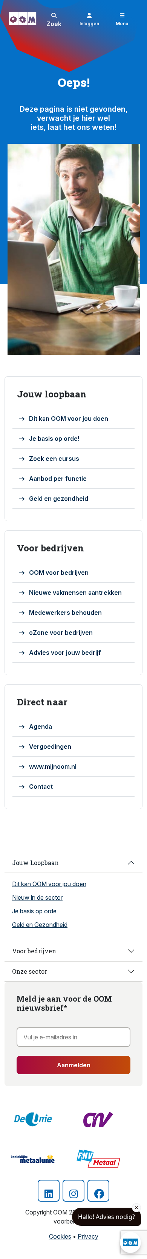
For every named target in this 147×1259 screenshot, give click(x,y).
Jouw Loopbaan (35, 863)
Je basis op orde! (54, 438)
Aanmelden (73, 1065)
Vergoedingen (50, 746)
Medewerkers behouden (65, 612)
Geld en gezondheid (58, 498)
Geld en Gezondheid (39, 924)
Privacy (88, 1236)
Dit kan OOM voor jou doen (68, 418)
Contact (41, 786)
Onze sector (29, 971)
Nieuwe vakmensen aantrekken (75, 592)
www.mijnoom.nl (53, 766)
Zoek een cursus (54, 458)
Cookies (60, 1236)
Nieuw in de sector (37, 897)
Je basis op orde (34, 911)
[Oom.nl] (24, 18)
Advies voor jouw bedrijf (65, 652)
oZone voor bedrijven (61, 632)
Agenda (40, 726)
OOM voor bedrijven (59, 572)
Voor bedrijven (34, 951)
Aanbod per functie (58, 478)
